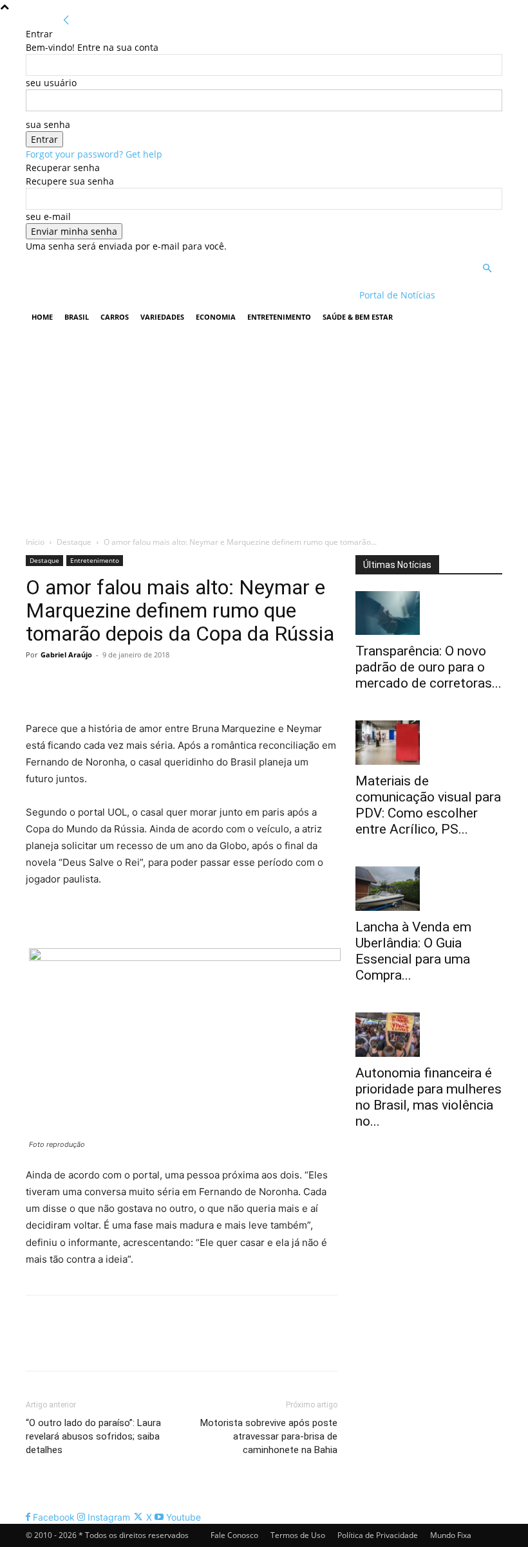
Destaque (74, 541)
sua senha (48, 124)
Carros (114, 317)
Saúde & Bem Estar (358, 317)
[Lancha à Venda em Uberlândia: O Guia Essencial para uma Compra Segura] (428, 888)
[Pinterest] (98, 684)
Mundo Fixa (450, 1535)
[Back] (66, 20)
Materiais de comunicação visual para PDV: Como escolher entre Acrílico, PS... (428, 805)
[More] (157, 684)
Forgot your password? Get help (94, 154)
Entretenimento (279, 317)
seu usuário (51, 83)
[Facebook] (39, 684)
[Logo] (109, 295)
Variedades (162, 317)
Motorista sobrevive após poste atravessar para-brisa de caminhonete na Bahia (268, 1436)
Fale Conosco (234, 1535)
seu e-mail (48, 216)
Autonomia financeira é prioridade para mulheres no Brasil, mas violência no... (428, 1097)
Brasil (76, 317)
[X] (68, 684)
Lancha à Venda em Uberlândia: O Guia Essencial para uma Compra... (413, 951)
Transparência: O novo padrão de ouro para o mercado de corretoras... (428, 667)
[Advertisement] (264, 429)
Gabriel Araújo (66, 654)
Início (35, 541)
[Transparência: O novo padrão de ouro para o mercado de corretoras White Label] (428, 613)
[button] (486, 268)
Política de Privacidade (377, 1535)
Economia (216, 317)
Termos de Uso (297, 1535)
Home (42, 317)
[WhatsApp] (127, 684)
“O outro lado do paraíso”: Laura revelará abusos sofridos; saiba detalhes (93, 1436)
